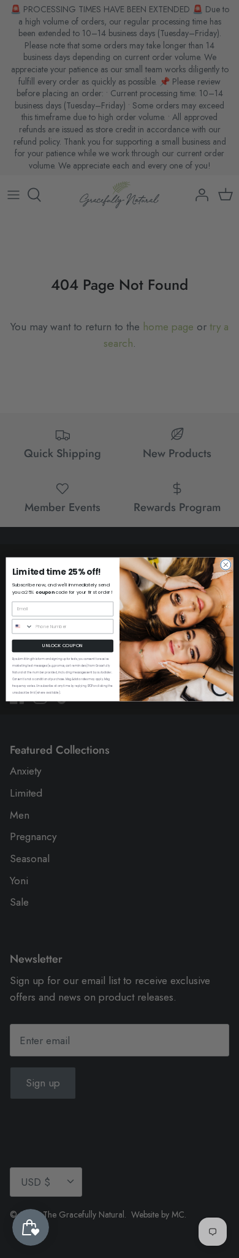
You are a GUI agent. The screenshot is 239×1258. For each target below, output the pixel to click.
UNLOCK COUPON (62, 645)
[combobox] (22, 626)
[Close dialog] (226, 564)
